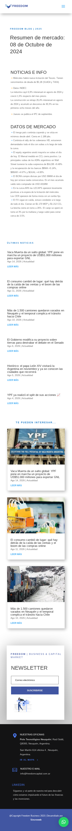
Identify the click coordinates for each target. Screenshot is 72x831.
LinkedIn (18, 784)
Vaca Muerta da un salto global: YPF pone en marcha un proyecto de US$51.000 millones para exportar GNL (35, 255)
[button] (64, 822)
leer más (13, 266)
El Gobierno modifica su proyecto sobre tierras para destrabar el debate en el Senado (35, 341)
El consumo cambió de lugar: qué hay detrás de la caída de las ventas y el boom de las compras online (35, 284)
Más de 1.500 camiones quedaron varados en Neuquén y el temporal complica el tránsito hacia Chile (35, 313)
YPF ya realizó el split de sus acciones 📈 (33, 395)
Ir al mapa (27, 760)
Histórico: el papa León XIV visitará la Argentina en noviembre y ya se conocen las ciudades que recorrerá (35, 369)
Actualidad (28, 261)
